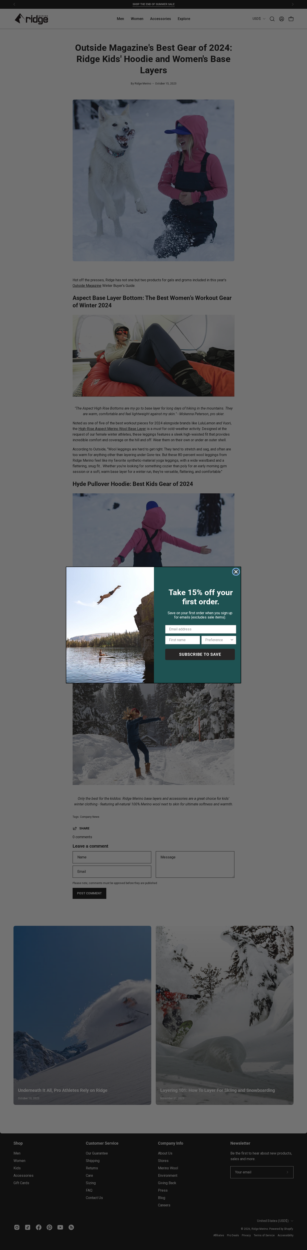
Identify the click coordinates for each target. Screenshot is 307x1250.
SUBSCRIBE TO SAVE (200, 654)
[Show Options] (232, 640)
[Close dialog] (236, 571)
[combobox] (217, 640)
